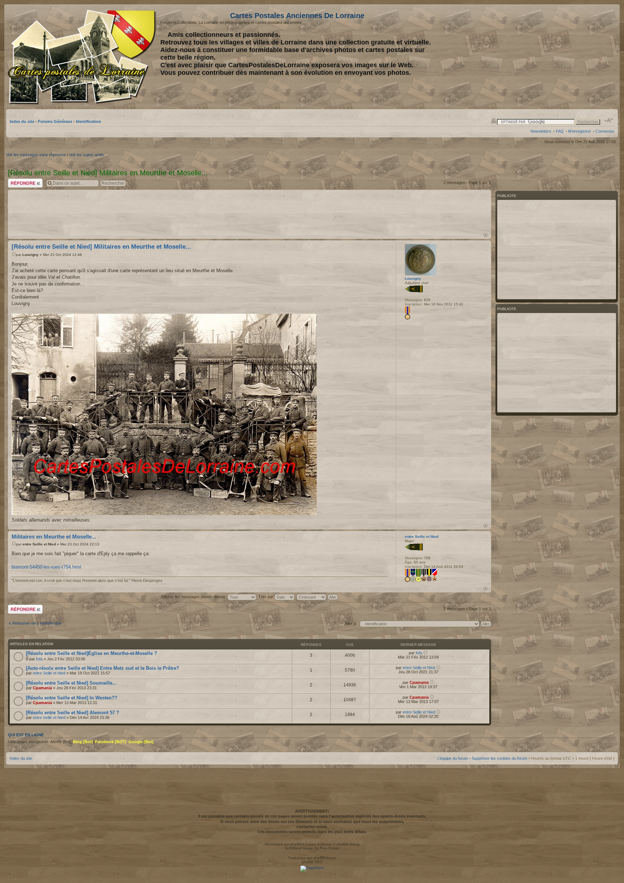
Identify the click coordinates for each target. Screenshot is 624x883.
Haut (486, 235)
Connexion (604, 131)
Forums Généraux (55, 121)
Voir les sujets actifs (86, 155)
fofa (39, 659)
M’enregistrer (579, 131)
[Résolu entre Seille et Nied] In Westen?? (71, 697)
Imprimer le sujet (493, 120)
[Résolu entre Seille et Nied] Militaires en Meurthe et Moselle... (101, 246)
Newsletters (540, 131)
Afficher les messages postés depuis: (194, 597)
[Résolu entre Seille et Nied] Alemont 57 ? (72, 712)
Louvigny (30, 255)
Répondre (16, 181)
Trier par (266, 597)
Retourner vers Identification (37, 623)
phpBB (296, 844)
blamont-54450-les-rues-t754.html (46, 567)
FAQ (560, 131)
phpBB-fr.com (324, 858)
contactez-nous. (312, 826)
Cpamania (42, 688)
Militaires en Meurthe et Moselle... (54, 536)
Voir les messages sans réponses (36, 155)
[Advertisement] (557, 56)
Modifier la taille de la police (609, 120)
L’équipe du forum (452, 758)
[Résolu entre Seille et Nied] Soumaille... (71, 683)
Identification (88, 121)
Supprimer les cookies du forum (499, 758)
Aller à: (351, 623)
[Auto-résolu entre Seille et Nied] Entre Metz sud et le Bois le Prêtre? (102, 668)
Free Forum (329, 848)
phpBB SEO (312, 862)
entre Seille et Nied (39, 544)
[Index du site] (83, 57)
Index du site (22, 121)
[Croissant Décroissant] (317, 597)
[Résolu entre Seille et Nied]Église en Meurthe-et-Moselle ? (91, 653)
